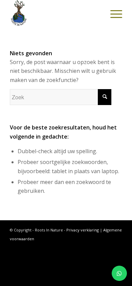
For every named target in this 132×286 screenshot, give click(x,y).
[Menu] (113, 13)
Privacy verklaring (82, 229)
